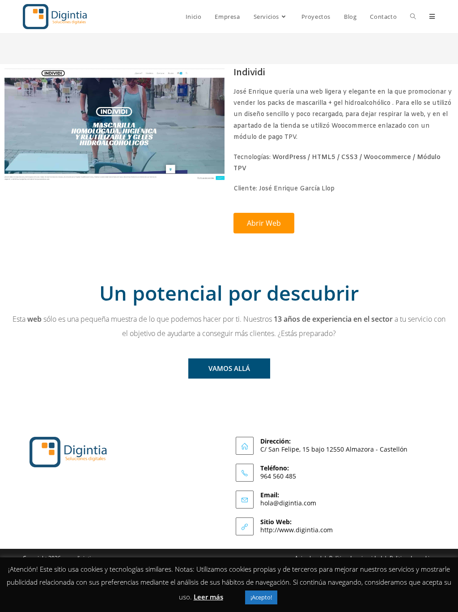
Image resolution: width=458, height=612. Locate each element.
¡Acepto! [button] (261, 597)
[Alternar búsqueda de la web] (413, 16)
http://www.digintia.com (296, 530)
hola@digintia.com (288, 503)
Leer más (208, 596)
